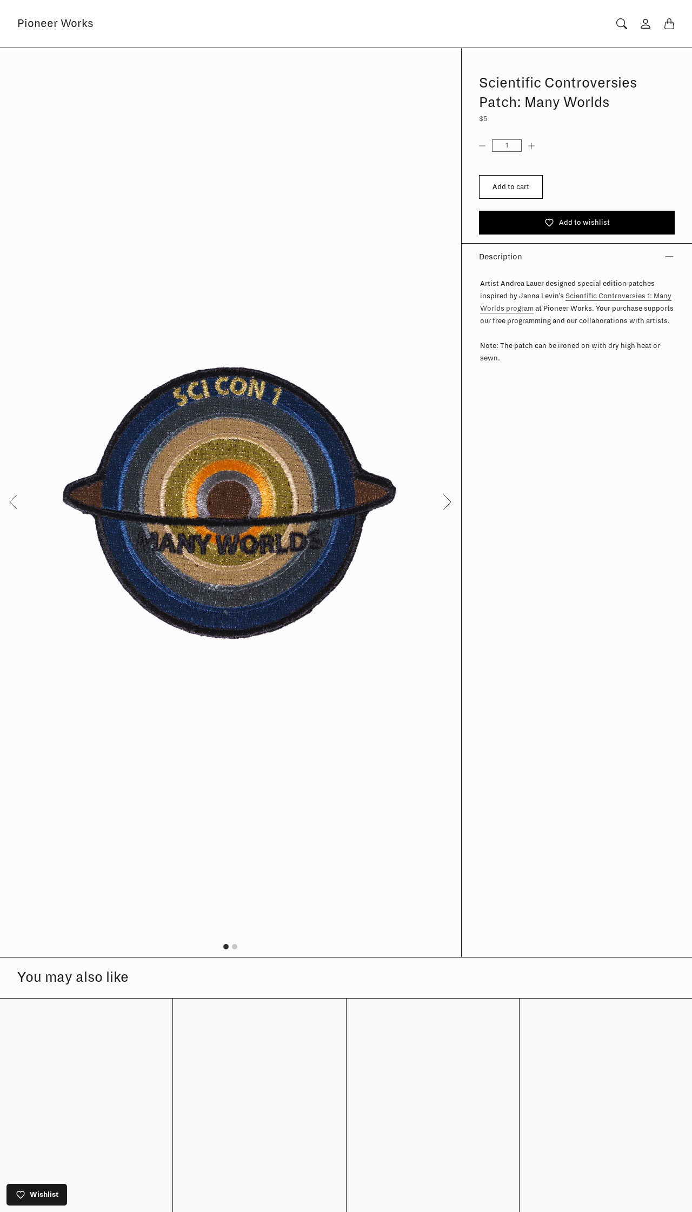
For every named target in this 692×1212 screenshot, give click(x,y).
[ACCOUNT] (645, 24)
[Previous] (13, 502)
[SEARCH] (622, 24)
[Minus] (485, 146)
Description (500, 256)
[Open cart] (669, 24)
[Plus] (536, 146)
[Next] (447, 502)
